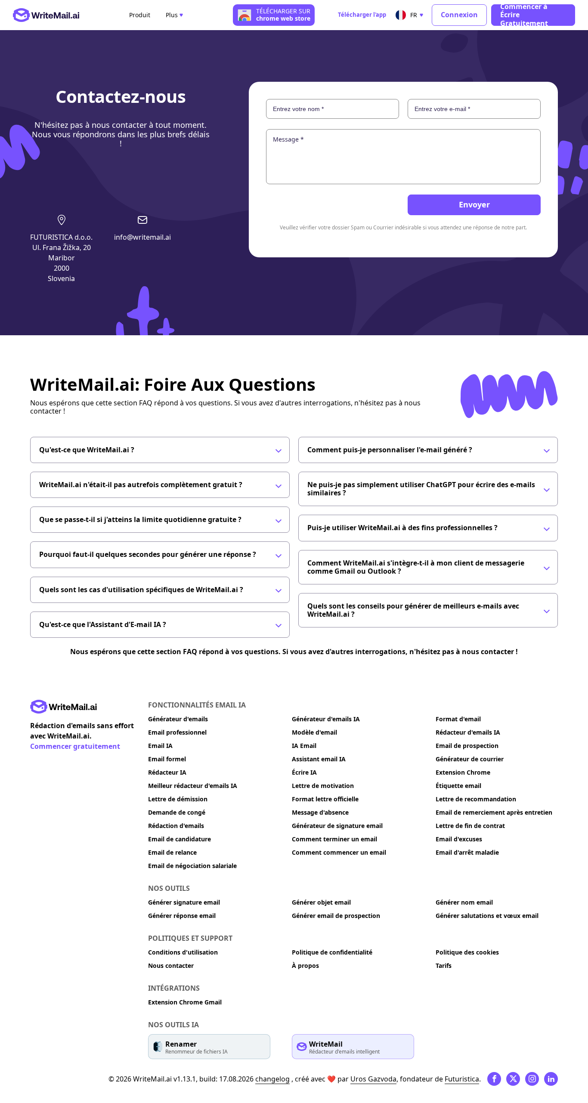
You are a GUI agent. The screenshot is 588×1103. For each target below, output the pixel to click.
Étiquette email (458, 786)
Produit (139, 15)
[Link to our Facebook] (494, 1079)
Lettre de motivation (323, 786)
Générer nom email (464, 902)
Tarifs (444, 965)
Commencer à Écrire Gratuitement (524, 15)
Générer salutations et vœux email (487, 915)
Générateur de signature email (337, 826)
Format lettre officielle (325, 799)
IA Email (304, 746)
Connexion (459, 14)
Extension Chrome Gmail (185, 1002)
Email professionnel (177, 732)
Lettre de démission (177, 799)
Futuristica (462, 1079)
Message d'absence (320, 812)
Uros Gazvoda (373, 1079)
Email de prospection (467, 746)
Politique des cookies (467, 952)
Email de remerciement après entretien (494, 812)
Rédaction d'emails (176, 826)
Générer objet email (321, 902)
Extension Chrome (463, 772)
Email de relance (172, 852)
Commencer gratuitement (75, 746)
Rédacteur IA (167, 772)
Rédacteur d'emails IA (468, 732)
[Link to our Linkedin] (551, 1079)
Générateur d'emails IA (326, 719)
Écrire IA (304, 772)
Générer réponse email (182, 915)
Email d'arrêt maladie (467, 852)
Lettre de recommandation (476, 799)
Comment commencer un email (339, 852)
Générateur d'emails (178, 719)
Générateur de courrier (470, 759)
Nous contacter (171, 965)
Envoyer (474, 204)
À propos (305, 965)
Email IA (160, 746)
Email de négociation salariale (192, 866)
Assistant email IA (319, 759)
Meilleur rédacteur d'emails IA (192, 786)
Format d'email (458, 719)
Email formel (167, 759)
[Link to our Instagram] (532, 1079)
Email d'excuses (459, 839)
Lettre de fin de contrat (470, 826)
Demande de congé (176, 812)
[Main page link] (63, 707)
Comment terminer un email (334, 839)
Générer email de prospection (336, 915)
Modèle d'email (314, 732)
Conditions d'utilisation (183, 952)
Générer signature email (184, 902)
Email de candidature (179, 839)
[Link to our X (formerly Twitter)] (513, 1079)
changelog (272, 1079)
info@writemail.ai (142, 237)
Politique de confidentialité (332, 952)
